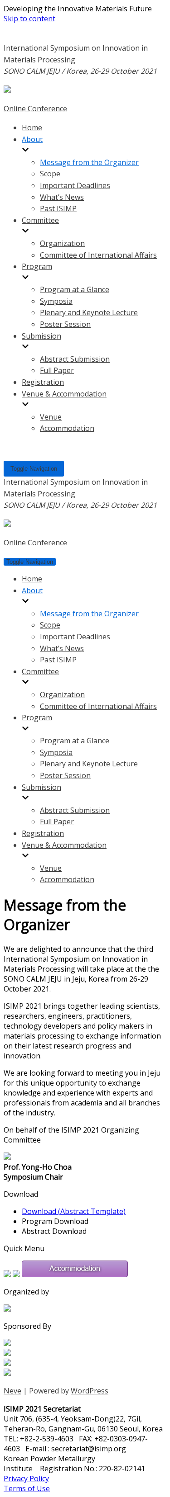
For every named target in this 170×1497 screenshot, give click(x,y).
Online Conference (35, 108)
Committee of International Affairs (98, 255)
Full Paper (57, 370)
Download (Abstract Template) (74, 1211)
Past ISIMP (58, 208)
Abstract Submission (75, 359)
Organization (62, 243)
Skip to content (29, 19)
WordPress (89, 1391)
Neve (12, 1391)
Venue (51, 417)
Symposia (56, 301)
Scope (50, 174)
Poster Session (65, 324)
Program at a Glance (74, 289)
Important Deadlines (75, 185)
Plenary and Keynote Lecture (89, 312)
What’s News (62, 197)
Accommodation (67, 428)
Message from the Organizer (89, 162)
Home (32, 127)
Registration (43, 382)
